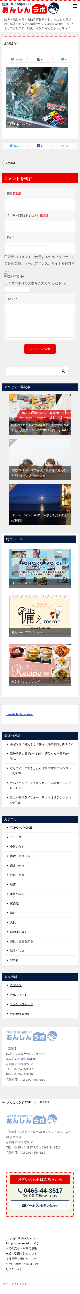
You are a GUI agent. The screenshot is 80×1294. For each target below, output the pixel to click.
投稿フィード (18, 994)
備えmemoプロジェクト (26, 632)
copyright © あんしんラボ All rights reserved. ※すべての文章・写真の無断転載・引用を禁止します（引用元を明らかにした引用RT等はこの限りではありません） (23, 1253)
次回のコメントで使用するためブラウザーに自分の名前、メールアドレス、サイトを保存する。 (39, 263)
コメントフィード (21, 1004)
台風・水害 (17, 875)
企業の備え (17, 846)
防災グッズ (17, 950)
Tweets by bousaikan (19, 714)
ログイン (16, 985)
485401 (10, 163)
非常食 (14, 960)
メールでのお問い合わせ (42, 1205)
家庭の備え (17, 894)
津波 (13, 912)
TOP (19, 1102)
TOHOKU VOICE (22, 583)
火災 (13, 922)
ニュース (16, 837)
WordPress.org (20, 1013)
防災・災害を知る (21, 941)
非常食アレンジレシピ (25, 681)
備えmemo (17, 865)
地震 (13, 884)
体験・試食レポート (23, 856)
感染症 (14, 903)
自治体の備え (18, 932)
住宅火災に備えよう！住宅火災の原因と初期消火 (41, 744)
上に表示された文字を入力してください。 (36, 283)
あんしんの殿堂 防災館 (21, 1059)
